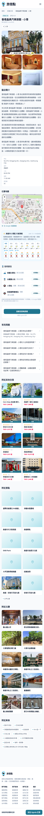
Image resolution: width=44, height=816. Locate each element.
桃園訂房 (25, 795)
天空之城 (7, 734)
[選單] (40, 4)
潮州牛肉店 (7, 725)
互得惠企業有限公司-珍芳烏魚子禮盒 (16, 747)
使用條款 (36, 801)
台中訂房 (25, 803)
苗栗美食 (15, 801)
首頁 (3, 11)
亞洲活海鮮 (19, 725)
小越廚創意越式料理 (10, 738)
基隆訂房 (25, 790)
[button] (22, 207)
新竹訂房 (25, 798)
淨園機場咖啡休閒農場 (11, 729)
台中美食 (15, 803)
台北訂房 (25, 793)
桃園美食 (15, 795)
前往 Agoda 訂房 (34, 812)
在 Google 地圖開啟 (10, 226)
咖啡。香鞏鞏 (19, 742)
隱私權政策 (36, 798)
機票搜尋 (36, 795)
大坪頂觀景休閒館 (27, 738)
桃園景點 (4, 795)
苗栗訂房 (25, 801)
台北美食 (15, 793)
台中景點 (4, 803)
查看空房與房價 (22, 311)
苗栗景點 (4, 801)
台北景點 (4, 793)
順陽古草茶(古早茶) (21, 734)
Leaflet (22, 223)
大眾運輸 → (36, 273)
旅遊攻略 (36, 793)
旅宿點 (11, 4)
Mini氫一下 (37, 729)
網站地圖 (36, 803)
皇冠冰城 (7, 742)
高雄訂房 (10, 11)
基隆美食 (15, 790)
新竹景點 (4, 798)
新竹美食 (15, 798)
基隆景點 (4, 790)
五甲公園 (7, 599)
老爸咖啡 (26, 729)
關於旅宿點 (36, 790)
